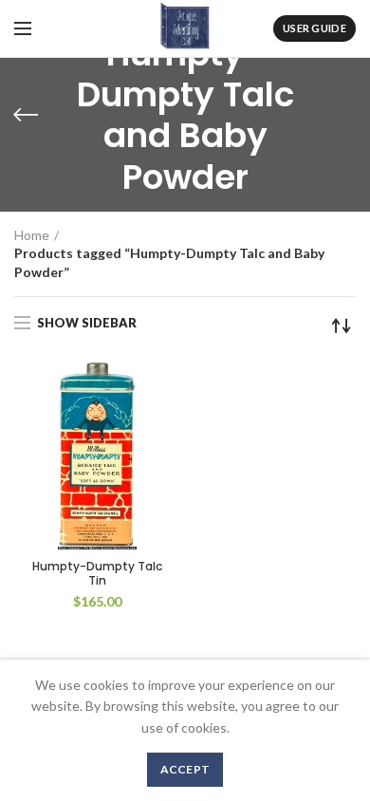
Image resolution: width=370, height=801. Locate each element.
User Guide (314, 28)
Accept (185, 769)
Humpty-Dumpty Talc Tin (97, 573)
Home (31, 235)
